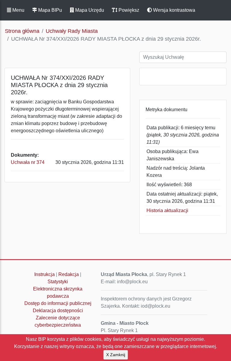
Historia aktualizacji (167, 210)
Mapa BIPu (49, 10)
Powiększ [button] (128, 10)
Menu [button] (17, 10)
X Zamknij (115, 354)
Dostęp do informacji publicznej (57, 303)
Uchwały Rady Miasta (72, 31)
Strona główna (22, 31)
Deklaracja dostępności (58, 310)
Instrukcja (44, 274)
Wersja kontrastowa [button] (173, 10)
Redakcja (68, 274)
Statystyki (58, 281)
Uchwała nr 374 (28, 162)
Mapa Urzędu (89, 10)
